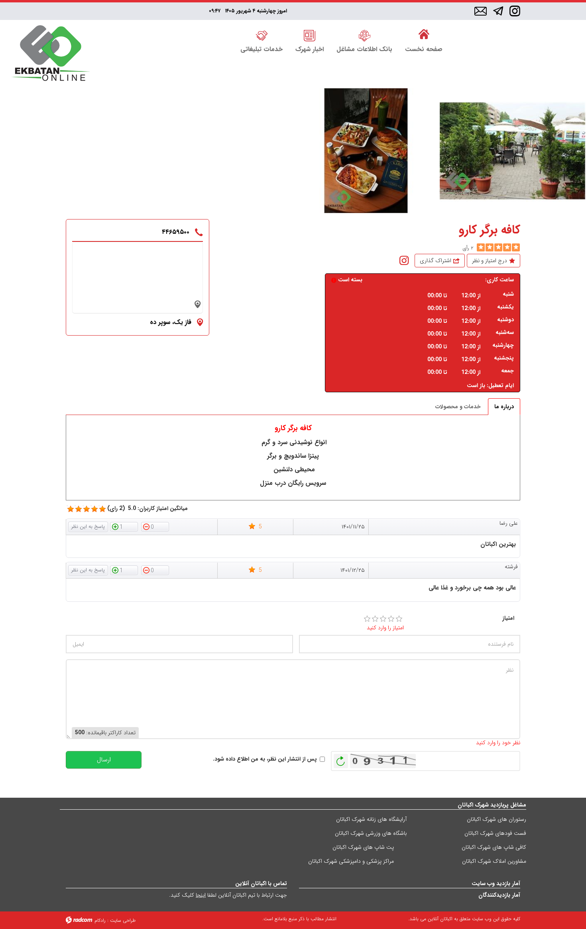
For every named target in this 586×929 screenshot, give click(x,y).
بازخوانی (341, 759)
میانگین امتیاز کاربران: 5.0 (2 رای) (147, 508)
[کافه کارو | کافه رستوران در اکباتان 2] (513, 150)
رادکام (100, 920)
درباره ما (504, 406)
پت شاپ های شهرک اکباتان (363, 847)
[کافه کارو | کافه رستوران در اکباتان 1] (366, 150)
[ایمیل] (481, 11)
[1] (367, 619)
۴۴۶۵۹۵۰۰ (175, 232)
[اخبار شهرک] (309, 35)
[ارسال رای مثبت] (124, 526)
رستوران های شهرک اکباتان (496, 819)
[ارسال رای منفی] (155, 526)
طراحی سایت (123, 920)
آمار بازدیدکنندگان (499, 895)
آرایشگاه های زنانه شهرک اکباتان (371, 819)
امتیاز (508, 618)
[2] (375, 619)
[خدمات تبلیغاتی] (261, 35)
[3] (383, 619)
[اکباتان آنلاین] (50, 54)
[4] (391, 619)
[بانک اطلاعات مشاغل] (364, 35)
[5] (480, 247)
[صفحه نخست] (424, 35)
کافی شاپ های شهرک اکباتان (494, 847)
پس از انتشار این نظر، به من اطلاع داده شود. (265, 759)
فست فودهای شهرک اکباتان (495, 833)
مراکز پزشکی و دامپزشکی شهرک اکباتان (351, 861)
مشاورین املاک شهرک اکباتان (494, 861)
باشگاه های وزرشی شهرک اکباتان (371, 833)
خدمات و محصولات (458, 406)
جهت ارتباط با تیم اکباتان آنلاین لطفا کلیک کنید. (228, 895)
